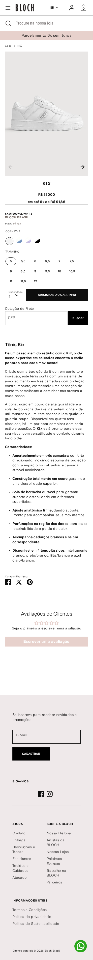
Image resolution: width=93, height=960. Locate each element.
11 (11, 281)
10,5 (72, 271)
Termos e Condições (29, 910)
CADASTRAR (31, 754)
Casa (8, 45)
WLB (19, 240)
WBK (37, 240)
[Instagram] (50, 794)
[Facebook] (41, 794)
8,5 (23, 271)
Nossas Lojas (58, 852)
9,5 (47, 271)
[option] (46, 114)
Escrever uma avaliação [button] (46, 641)
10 (59, 271)
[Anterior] (10, 166)
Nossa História (59, 833)
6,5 (47, 261)
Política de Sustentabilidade (35, 924)
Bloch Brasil (17, 217)
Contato (18, 833)
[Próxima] (82, 166)
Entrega (19, 840)
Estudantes (21, 859)
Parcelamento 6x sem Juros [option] (46, 35)
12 (35, 281)
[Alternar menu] (8, 8)
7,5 (72, 261)
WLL (28, 240)
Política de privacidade (31, 917)
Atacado (19, 877)
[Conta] (71, 5)
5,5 (23, 261)
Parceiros (54, 882)
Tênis (17, 224)
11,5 (23, 281)
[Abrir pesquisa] (8, 23)
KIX (19, 45)
